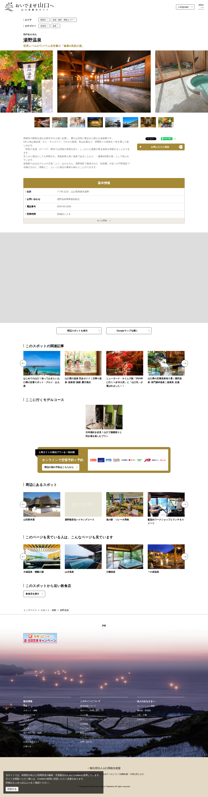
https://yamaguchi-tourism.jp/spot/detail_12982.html (41, 506)
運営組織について (88, 706)
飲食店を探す (32, 594)
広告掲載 (84, 724)
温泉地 (43, 26)
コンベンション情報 (146, 706)
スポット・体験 (48, 610)
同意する (12, 789)
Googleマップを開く (127, 330)
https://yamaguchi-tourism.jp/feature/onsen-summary (83, 367)
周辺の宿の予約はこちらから (59, 467)
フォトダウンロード (89, 728)
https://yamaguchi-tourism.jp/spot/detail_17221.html (124, 506)
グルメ (26, 719)
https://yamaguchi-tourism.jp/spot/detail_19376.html (166, 508)
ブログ (26, 728)
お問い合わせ (86, 742)
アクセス (27, 737)
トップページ (30, 610)
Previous (23, 363)
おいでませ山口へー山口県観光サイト (24, 4)
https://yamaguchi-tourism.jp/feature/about (41, 369)
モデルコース (29, 715)
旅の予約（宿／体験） (33, 733)
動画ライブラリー (88, 733)
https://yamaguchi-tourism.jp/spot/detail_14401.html (83, 559)
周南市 (43, 20)
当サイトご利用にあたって (92, 710)
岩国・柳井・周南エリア (63, 20)
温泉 (54, 26)
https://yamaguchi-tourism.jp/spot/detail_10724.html (124, 559)
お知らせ (27, 746)
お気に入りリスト (31, 742)
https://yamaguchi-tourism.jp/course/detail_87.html (104, 421)
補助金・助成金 (144, 710)
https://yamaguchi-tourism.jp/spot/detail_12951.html (83, 506)
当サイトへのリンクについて (93, 719)
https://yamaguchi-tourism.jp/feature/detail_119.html (124, 369)
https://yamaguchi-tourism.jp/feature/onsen (166, 367)
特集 (25, 706)
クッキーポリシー (21, 782)
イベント (27, 724)
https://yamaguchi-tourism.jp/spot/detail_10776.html (166, 559)
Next (184, 363)
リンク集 (84, 715)
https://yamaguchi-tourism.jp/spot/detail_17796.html (41, 559)
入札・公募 (142, 715)
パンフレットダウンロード (92, 737)
